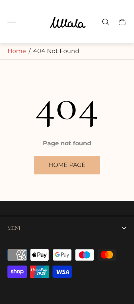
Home (16, 51)
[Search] (106, 22)
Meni (13, 228)
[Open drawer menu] (11, 22)
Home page (67, 164)
